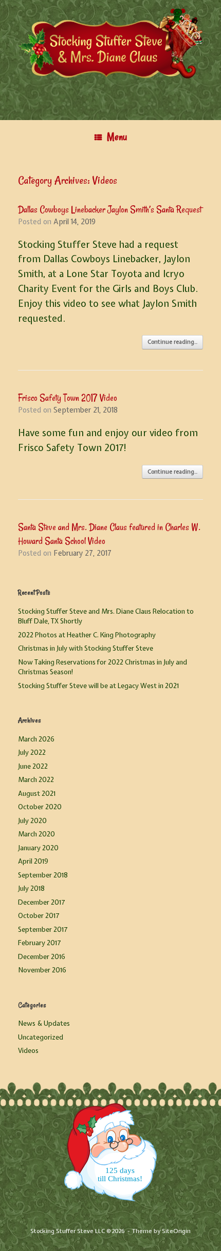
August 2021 (37, 793)
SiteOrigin (176, 1231)
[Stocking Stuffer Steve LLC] (110, 52)
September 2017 (43, 929)
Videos (28, 1050)
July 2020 (32, 820)
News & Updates (44, 1023)
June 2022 (33, 766)
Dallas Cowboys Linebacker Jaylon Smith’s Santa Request (109, 209)
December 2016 (41, 956)
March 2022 (36, 779)
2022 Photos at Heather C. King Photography (87, 635)
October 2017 (39, 915)
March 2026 (36, 739)
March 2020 (36, 834)
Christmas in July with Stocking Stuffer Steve (85, 648)
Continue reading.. (172, 341)
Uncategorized (40, 1037)
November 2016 (42, 970)
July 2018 (31, 888)
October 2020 (40, 807)
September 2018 (43, 875)
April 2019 (33, 861)
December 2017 (41, 902)
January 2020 (38, 848)
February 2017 (39, 943)
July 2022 (32, 752)
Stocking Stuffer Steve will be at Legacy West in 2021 (98, 685)
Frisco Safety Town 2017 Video (67, 398)
